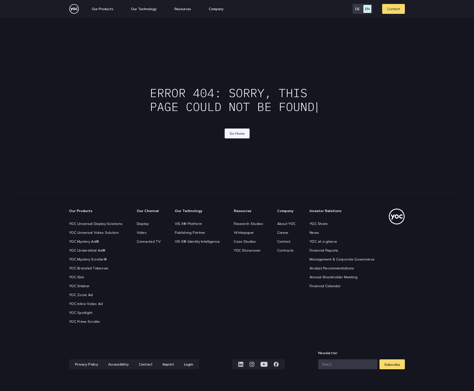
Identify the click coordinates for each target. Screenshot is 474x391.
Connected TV (149, 241)
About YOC (286, 223)
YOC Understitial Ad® (87, 250)
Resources (183, 9)
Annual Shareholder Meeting (333, 277)
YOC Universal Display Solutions (96, 223)
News (314, 232)
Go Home (237, 133)
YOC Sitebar (79, 286)
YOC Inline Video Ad (86, 304)
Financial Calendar (325, 286)
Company (285, 211)
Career (283, 232)
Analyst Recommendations (332, 268)
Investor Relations (325, 211)
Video (142, 232)
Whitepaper (244, 232)
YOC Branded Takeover (89, 268)
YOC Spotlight (81, 312)
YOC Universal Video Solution (94, 232)
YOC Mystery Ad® (84, 241)
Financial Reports (324, 250)
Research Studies (248, 223)
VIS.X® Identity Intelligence (197, 241)
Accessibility (118, 364)
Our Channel (148, 211)
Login (188, 364)
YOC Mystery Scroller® (88, 259)
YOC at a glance (323, 241)
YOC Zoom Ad (81, 295)
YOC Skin (76, 277)
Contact (393, 9)
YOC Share (319, 223)
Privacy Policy (86, 364)
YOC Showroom (247, 250)
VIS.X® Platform (188, 223)
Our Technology (188, 211)
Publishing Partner (190, 232)
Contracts (285, 250)
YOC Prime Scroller (84, 321)
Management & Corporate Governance (342, 259)
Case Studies (245, 241)
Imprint (168, 364)
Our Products (80, 211)
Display (143, 223)
